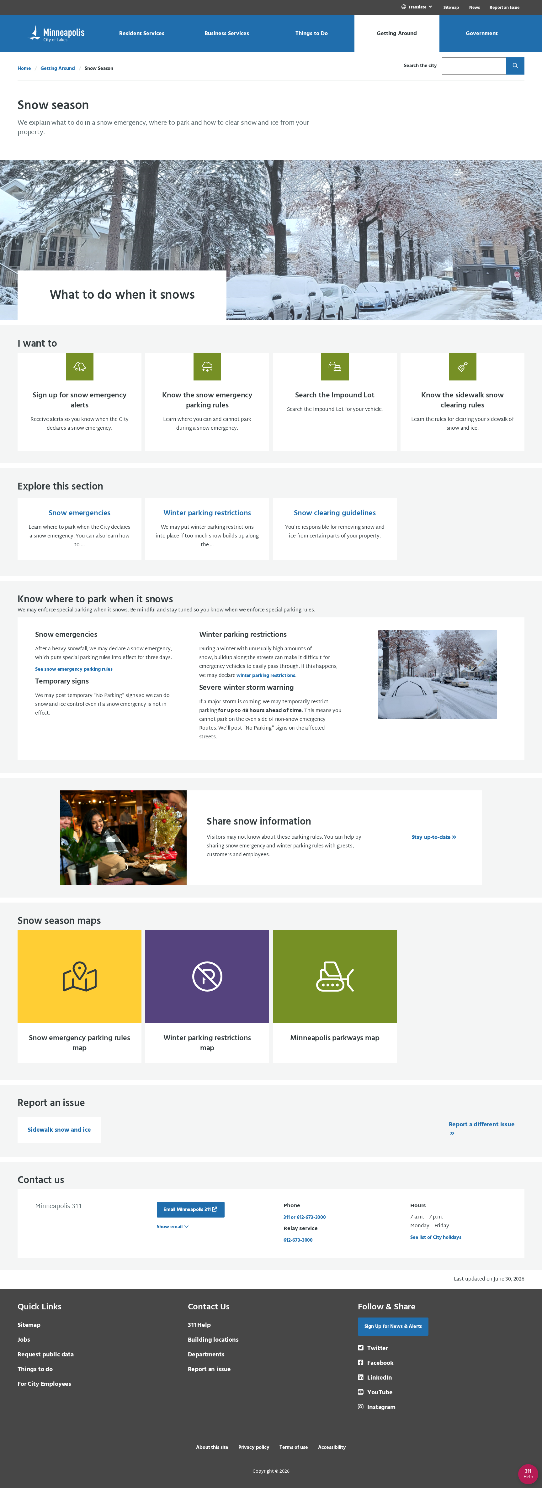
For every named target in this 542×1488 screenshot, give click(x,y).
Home (24, 69)
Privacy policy (253, 1447)
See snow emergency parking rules (74, 669)
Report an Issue (504, 7)
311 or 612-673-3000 (305, 1217)
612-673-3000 (298, 1240)
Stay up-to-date (431, 837)
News (474, 7)
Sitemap (451, 7)
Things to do (35, 1370)
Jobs (24, 1340)
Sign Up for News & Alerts (393, 1327)
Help (199, 1325)
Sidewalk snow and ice (59, 1130)
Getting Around (57, 69)
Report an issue (209, 1370)
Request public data (46, 1355)
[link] (417, 7)
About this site (212, 1447)
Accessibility (332, 1447)
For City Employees (44, 1384)
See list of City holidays (435, 1238)
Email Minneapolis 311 (187, 1210)
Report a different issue (482, 1125)
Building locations (213, 1340)
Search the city (420, 66)
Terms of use (293, 1447)
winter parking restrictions (265, 676)
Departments (206, 1355)
